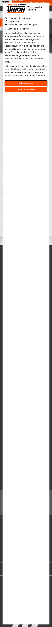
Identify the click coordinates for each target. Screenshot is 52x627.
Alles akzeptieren (26, 89)
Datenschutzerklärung (19, 18)
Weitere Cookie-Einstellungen (22, 24)
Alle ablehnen (26, 83)
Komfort (25, 29)
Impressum (13, 21)
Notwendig (12, 29)
